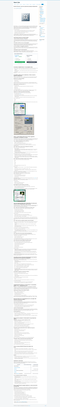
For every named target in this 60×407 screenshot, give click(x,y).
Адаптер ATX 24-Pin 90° (42, 19)
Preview (20, 93)
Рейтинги (31, 4)
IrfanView (15, 370)
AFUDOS (41, 32)
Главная (15, 4)
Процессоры (24, 4)
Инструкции (27, 4)
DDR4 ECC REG (42, 12)
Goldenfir (41, 15)
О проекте (40, 40)
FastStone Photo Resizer (17, 367)
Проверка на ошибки (42, 36)
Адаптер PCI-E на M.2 (42, 20)
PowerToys (18, 373)
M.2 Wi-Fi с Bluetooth (42, 21)
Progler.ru (29, 405)
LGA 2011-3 (18, 4)
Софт (42, 4)
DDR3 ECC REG (42, 13)
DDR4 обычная (41, 11)
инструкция (35, 177)
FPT (40, 30)
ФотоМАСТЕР (17, 55)
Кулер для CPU (42, 9)
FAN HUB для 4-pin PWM (42, 18)
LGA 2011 (21, 4)
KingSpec (41, 16)
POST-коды (41, 28)
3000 (24, 39)
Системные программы (38, 4)
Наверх (45, 405)
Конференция (33, 4)
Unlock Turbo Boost (42, 27)
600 (28, 31)
